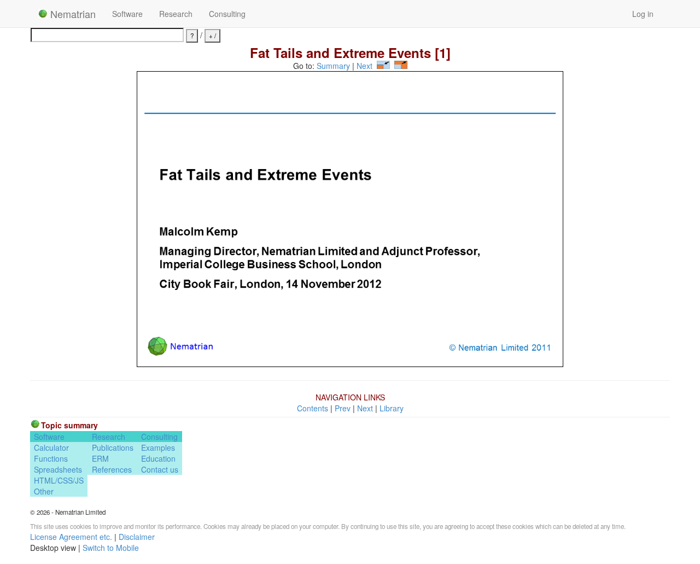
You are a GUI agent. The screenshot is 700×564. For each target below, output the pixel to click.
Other (44, 491)
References (112, 469)
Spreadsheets (58, 469)
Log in (643, 13)
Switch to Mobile (111, 547)
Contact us (159, 469)
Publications (112, 447)
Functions (51, 458)
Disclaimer (137, 536)
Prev (343, 408)
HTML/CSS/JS (59, 480)
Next (364, 65)
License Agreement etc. (71, 536)
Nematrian (72, 14)
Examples (158, 447)
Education (158, 458)
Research (175, 13)
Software (127, 13)
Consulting (227, 13)
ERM (100, 458)
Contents (312, 408)
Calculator (51, 447)
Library (392, 408)
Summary (333, 65)
